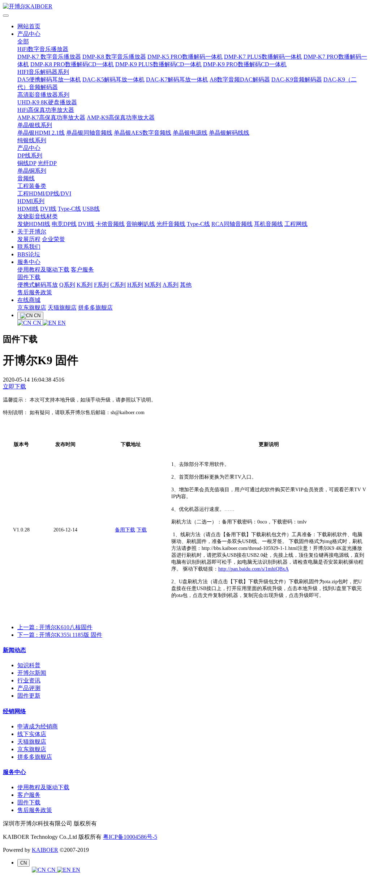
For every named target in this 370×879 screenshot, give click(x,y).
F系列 (101, 285)
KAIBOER (45, 850)
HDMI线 (28, 209)
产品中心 (28, 34)
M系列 (153, 285)
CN (37, 323)
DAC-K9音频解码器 (296, 79)
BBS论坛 (28, 254)
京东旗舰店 (31, 307)
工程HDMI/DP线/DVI (44, 193)
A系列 (170, 285)
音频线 (26, 178)
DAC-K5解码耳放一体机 (113, 79)
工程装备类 (31, 186)
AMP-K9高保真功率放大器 (121, 117)
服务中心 (28, 262)
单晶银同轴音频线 (89, 133)
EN (61, 323)
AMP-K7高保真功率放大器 (51, 117)
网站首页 (28, 26)
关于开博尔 (31, 231)
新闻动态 (14, 650)
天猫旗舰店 (62, 307)
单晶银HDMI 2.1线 (41, 133)
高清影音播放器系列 (43, 95)
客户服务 (82, 269)
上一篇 (54, 627)
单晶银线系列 (34, 125)
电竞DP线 (64, 224)
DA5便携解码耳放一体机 (49, 79)
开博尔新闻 (31, 673)
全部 (23, 41)
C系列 (118, 285)
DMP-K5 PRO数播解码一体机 (185, 57)
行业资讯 (28, 680)
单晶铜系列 (31, 171)
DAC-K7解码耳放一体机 (177, 79)
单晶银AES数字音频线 (142, 133)
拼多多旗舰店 (95, 307)
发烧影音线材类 (37, 216)
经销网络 (14, 711)
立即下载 (14, 386)
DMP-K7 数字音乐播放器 (49, 57)
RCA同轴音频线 (232, 224)
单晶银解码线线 (229, 133)
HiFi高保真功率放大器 (45, 110)
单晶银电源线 (190, 133)
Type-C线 (69, 209)
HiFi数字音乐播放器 (42, 49)
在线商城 (28, 300)
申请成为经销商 (37, 726)
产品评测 (28, 688)
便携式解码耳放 (37, 285)
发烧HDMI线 (33, 224)
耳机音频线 (268, 224)
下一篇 (59, 635)
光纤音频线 (170, 224)
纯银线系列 (31, 140)
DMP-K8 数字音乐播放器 (114, 57)
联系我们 (28, 247)
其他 (186, 285)
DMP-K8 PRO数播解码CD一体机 (72, 64)
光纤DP (47, 163)
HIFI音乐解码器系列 (43, 72)
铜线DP (26, 163)
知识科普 (28, 665)
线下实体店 (31, 734)
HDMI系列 (30, 201)
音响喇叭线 (140, 224)
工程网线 (295, 224)
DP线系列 (29, 155)
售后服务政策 (34, 292)
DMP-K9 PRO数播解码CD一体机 (245, 64)
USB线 (91, 209)
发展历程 (28, 239)
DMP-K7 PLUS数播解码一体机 (263, 57)
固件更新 (28, 696)
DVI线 (48, 209)
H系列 (135, 285)
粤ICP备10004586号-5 (130, 837)
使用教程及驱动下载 (43, 269)
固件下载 (28, 277)
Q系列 (67, 285)
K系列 (84, 285)
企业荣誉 (53, 239)
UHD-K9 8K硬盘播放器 (47, 102)
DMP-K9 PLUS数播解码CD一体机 (158, 64)
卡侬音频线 (110, 224)
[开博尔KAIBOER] (185, 6)
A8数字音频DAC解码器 (240, 79)
